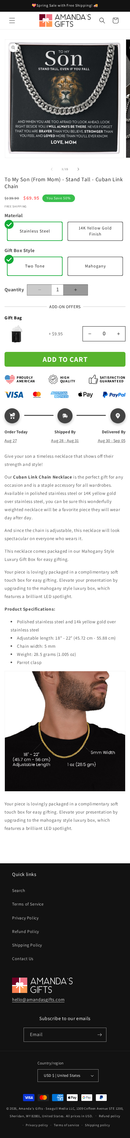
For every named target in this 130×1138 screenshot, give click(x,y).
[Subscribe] (99, 1035)
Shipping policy (97, 1125)
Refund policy (109, 1116)
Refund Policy (25, 931)
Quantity (14, 289)
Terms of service (66, 1125)
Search (18, 890)
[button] (12, 20)
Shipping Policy (27, 945)
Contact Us (23, 958)
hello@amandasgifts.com (38, 999)
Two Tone (35, 266)
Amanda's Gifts (31, 1108)
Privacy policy (37, 1125)
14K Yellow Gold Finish (95, 231)
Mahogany (95, 266)
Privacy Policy (25, 918)
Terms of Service (28, 904)
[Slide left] (51, 169)
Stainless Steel (35, 231)
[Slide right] (78, 169)
